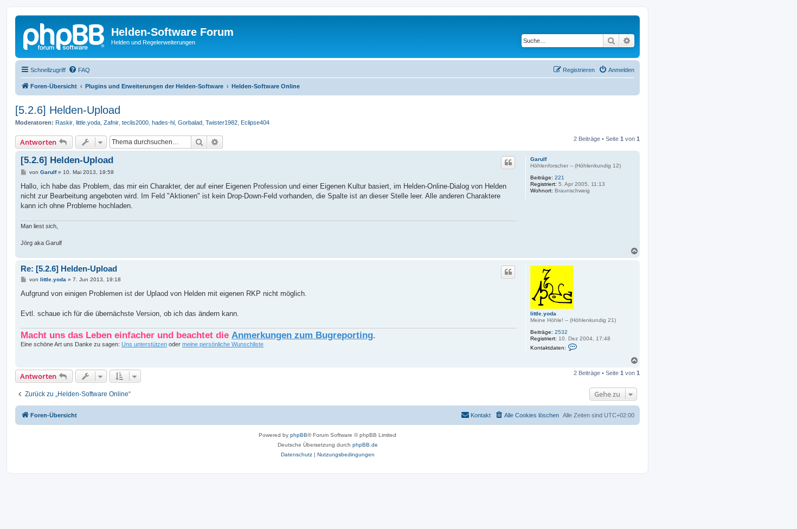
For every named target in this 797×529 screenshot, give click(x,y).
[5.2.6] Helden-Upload (67, 110)
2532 (561, 332)
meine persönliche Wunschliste (222, 344)
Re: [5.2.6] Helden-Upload (69, 268)
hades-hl (163, 122)
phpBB (298, 435)
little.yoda (88, 122)
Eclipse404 (255, 122)
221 (559, 177)
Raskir (64, 122)
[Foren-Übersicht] (64, 35)
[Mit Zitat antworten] (508, 162)
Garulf (538, 159)
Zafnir (111, 122)
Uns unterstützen (144, 344)
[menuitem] (79, 69)
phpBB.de (365, 445)
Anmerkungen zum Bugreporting (302, 335)
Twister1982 (221, 122)
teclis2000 (135, 122)
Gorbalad (190, 122)
